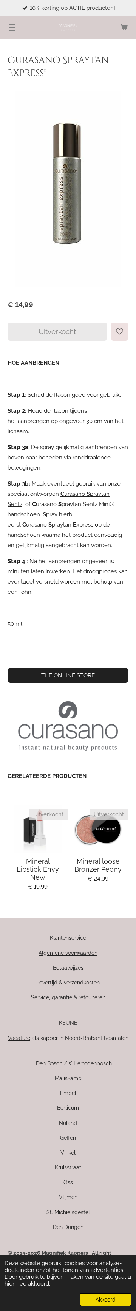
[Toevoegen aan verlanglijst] (119, 332)
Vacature (19, 1038)
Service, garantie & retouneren (68, 997)
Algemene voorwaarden (68, 953)
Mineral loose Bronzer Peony (98, 865)
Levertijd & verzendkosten (68, 983)
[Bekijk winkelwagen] (124, 27)
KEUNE (68, 1023)
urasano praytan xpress (57, 524)
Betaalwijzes (68, 968)
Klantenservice (68, 938)
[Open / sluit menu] (12, 27)
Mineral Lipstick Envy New (38, 869)
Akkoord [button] (106, 1300)
